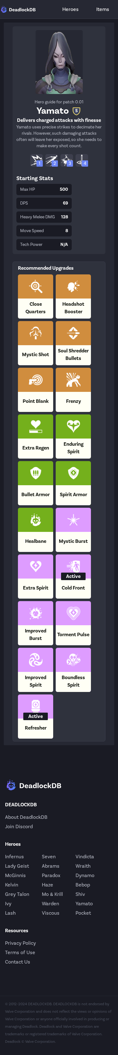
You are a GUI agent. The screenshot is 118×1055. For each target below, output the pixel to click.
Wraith (83, 866)
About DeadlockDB (26, 817)
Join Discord (19, 826)
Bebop (83, 885)
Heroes (70, 9)
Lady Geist (17, 866)
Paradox (51, 875)
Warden (50, 904)
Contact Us (17, 962)
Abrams (50, 866)
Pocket (83, 913)
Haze (47, 885)
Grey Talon (17, 894)
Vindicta (85, 857)
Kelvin (11, 885)
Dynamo (85, 875)
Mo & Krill (52, 894)
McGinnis (15, 875)
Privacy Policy (20, 943)
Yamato (84, 904)
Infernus (14, 857)
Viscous (50, 913)
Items (102, 9)
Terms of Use (20, 952)
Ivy (8, 904)
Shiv (80, 894)
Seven (49, 857)
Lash (10, 913)
